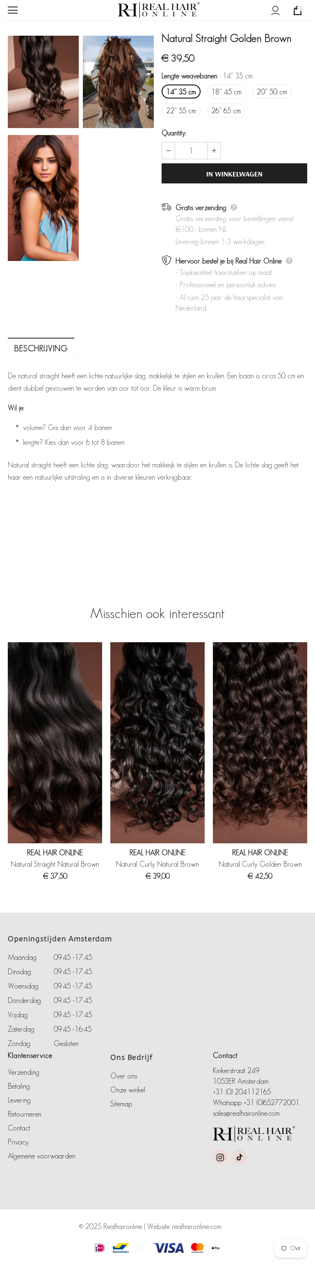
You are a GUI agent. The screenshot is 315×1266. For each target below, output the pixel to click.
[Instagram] (220, 1156)
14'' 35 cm (181, 92)
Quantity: (174, 133)
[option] (43, 150)
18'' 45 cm (226, 92)
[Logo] (159, 10)
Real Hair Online (55, 853)
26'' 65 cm (226, 111)
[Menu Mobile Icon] (13, 10)
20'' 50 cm (272, 92)
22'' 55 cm (181, 111)
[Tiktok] (239, 1156)
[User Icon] (275, 10)
